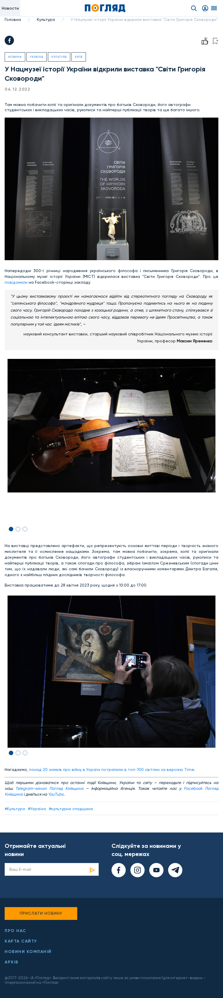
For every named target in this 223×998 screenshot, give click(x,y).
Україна (36, 56)
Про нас (15, 930)
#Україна (37, 808)
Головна (13, 19)
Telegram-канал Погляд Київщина (49, 788)
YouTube (56, 794)
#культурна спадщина (71, 808)
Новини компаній (28, 951)
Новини (15, 56)
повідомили (16, 282)
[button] (11, 529)
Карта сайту (21, 941)
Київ (78, 56)
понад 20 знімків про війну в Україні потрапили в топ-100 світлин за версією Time (111, 769)
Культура (46, 19)
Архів (12, 962)
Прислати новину (41, 913)
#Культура (15, 808)
